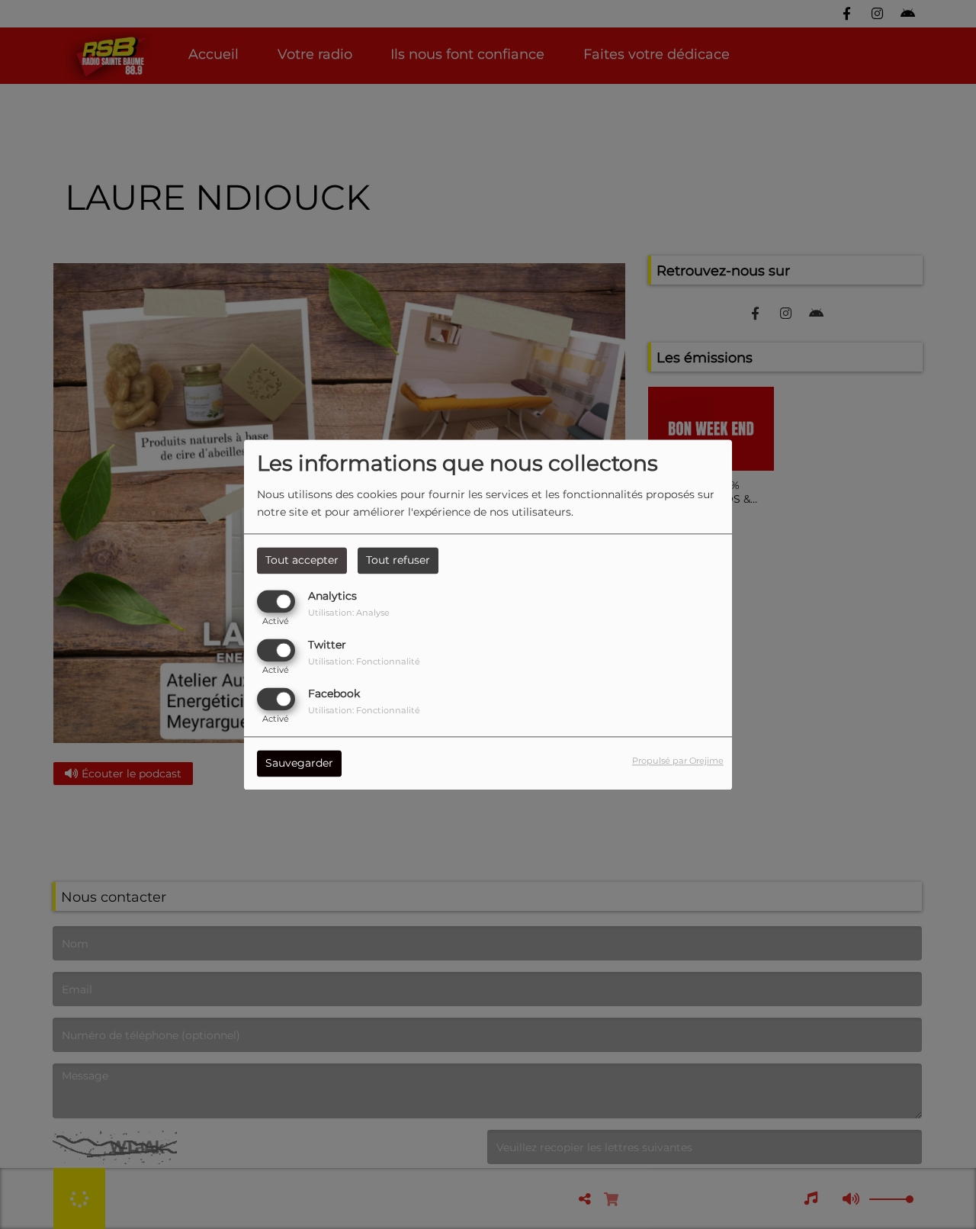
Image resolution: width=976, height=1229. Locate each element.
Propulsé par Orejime (678, 760)
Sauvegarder (299, 763)
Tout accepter (302, 560)
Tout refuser (398, 560)
